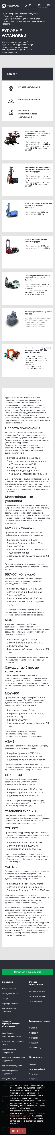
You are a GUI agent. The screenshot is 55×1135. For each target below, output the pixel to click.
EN (26, 5)
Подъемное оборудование (12, 1066)
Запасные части (35, 1001)
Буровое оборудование (29, 87)
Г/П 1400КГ (33, 1033)
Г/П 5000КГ (33, 1043)
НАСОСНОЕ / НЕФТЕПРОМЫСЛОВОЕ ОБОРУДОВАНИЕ (27, 114)
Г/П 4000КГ (33, 1038)
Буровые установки (37, 991)
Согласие (37, 1103)
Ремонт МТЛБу (35, 1048)
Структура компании (10, 994)
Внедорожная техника (29, 99)
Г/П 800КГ (33, 1028)
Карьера (5, 999)
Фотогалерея (34, 1074)
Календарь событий (37, 1069)
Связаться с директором (27, 972)
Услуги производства (10, 1004)
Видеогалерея (34, 1079)
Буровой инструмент (37, 996)
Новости (32, 1064)
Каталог (12, 73)
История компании (9, 989)
